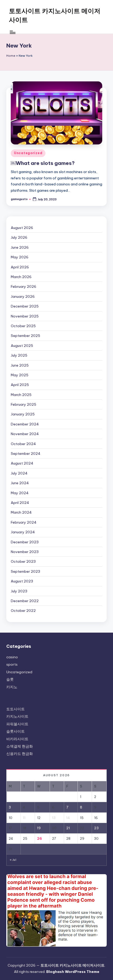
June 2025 (20, 365)
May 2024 (20, 493)
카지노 (11, 687)
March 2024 (21, 512)
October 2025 (23, 326)
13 (54, 818)
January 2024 (23, 532)
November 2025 (25, 316)
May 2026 (19, 257)
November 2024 (25, 433)
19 (39, 828)
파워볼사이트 (17, 724)
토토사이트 (15, 709)
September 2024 (25, 453)
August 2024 (22, 463)
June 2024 (20, 483)
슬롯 (10, 679)
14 (68, 818)
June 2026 (20, 247)
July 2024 (19, 473)
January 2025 (23, 414)
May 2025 (19, 375)
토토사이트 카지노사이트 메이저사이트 (54, 15)
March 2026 (21, 276)
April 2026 (20, 267)
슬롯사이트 (15, 731)
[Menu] (12, 32)
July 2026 (19, 237)
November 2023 (25, 551)
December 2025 (25, 306)
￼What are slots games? (43, 163)
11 (24, 818)
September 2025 (25, 335)
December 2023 (25, 542)
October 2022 (23, 610)
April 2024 (20, 502)
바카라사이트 (17, 739)
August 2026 (22, 227)
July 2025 (19, 355)
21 (68, 828)
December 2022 (25, 600)
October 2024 (23, 443)
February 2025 (23, 404)
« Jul (13, 860)
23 (96, 828)
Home (10, 56)
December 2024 (25, 424)
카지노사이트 (17, 716)
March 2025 (21, 394)
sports (12, 664)
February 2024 (24, 522)
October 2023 (23, 561)
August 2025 (22, 345)
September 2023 (25, 571)
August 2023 (22, 581)
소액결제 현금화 (19, 746)
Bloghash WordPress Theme (72, 971)
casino (12, 657)
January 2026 (23, 296)
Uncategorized (28, 153)
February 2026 (23, 286)
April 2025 (20, 384)
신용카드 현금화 (19, 753)
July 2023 (19, 591)
